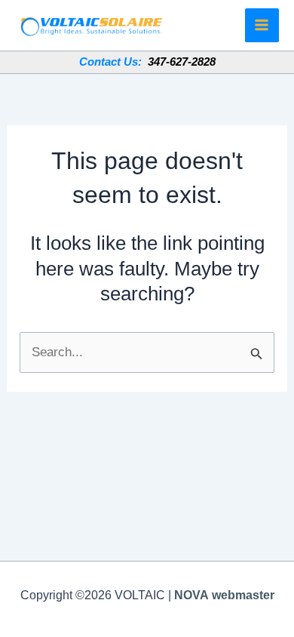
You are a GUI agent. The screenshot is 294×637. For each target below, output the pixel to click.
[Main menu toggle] (262, 25)
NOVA (191, 595)
